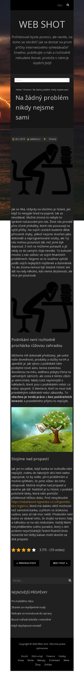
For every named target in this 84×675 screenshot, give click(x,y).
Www (66, 660)
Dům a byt (37, 656)
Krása (21, 660)
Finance (27, 89)
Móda (31, 660)
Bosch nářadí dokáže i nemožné (31, 619)
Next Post (59, 563)
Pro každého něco (22, 601)
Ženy (38, 664)
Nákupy (41, 660)
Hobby (62, 656)
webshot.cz (35, 139)
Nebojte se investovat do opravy (31, 613)
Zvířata (48, 664)
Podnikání (54, 660)
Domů (24, 656)
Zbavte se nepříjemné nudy (28, 607)
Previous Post (27, 563)
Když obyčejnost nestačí (26, 625)
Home (18, 89)
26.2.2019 (20, 139)
